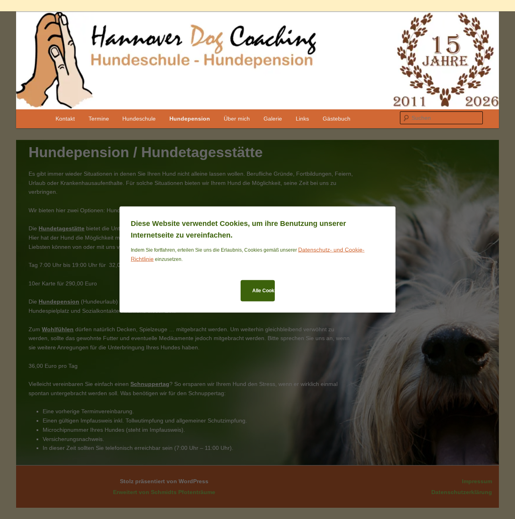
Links (302, 118)
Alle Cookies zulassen (263, 290)
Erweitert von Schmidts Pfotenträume (164, 492)
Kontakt (65, 118)
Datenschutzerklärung (461, 492)
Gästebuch (336, 118)
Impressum (477, 481)
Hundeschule (139, 118)
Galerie (273, 118)
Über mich (237, 118)
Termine (99, 118)
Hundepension (189, 118)
